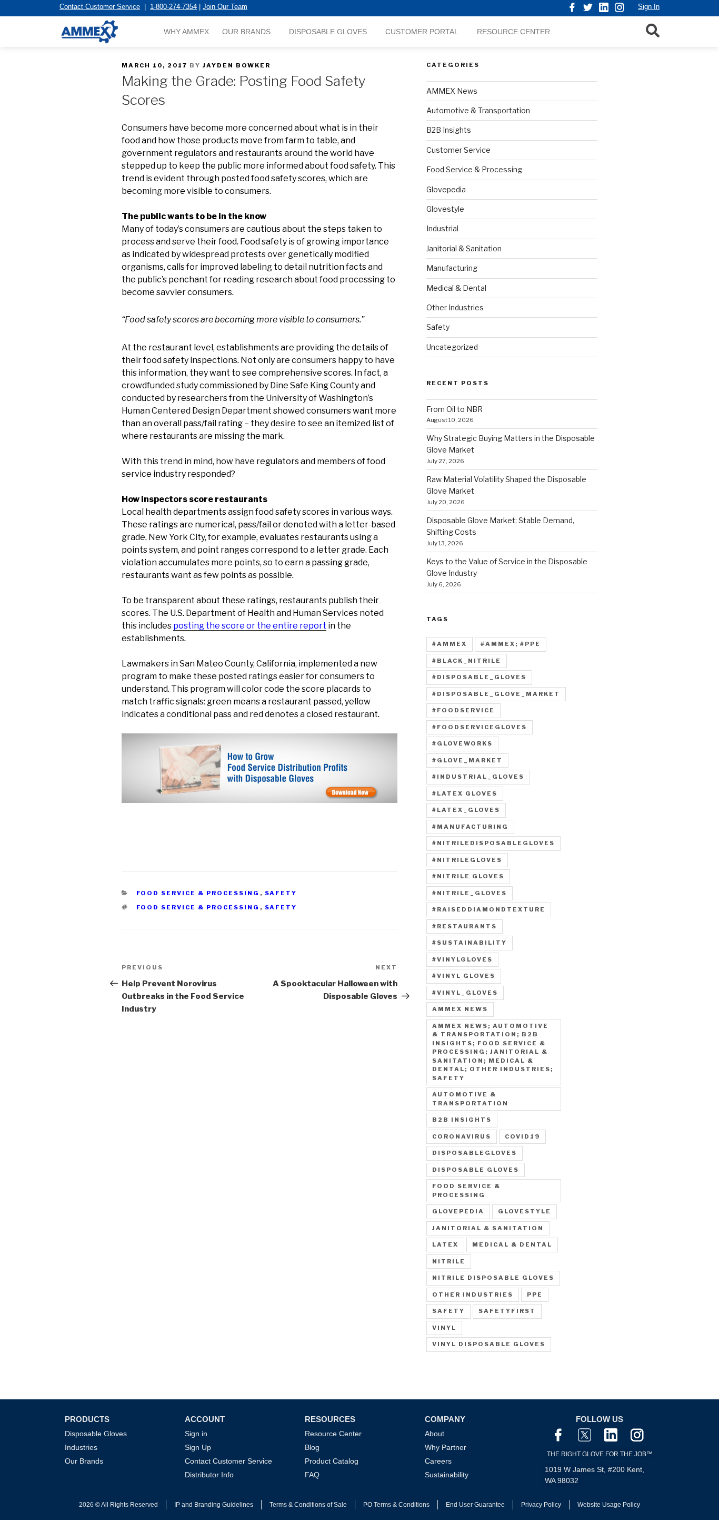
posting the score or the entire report (249, 626)
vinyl (444, 1327)
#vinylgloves (462, 959)
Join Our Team (225, 7)
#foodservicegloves (479, 727)
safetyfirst (507, 1311)
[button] (653, 30)
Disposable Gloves (328, 31)
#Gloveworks (462, 743)
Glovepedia (446, 189)
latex (445, 1244)
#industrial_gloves (478, 776)
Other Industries (455, 307)
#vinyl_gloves (465, 992)
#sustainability (469, 942)
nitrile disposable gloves (493, 1277)
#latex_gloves (466, 809)
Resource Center (513, 31)
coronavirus (461, 1136)
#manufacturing (470, 826)
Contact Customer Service (99, 7)
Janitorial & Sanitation (464, 248)
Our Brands (246, 31)
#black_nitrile (466, 660)
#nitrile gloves (468, 876)
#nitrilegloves (467, 860)
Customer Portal (421, 31)
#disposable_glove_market (496, 694)
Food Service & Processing (198, 893)
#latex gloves (464, 793)
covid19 (522, 1136)
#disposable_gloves (479, 677)
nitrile (448, 1261)
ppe (535, 1294)
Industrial (442, 228)
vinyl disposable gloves (488, 1344)
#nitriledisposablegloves (493, 843)
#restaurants (464, 926)
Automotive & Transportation (478, 110)
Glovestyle (445, 208)
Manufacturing (451, 267)
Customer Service (458, 149)
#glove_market (467, 760)
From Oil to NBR (454, 409)
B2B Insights (448, 129)
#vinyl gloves (463, 975)
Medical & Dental (456, 287)
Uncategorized (452, 346)
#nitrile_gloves (469, 893)
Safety (281, 893)
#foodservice (463, 710)
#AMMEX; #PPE (511, 644)
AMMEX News (451, 90)
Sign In (649, 7)
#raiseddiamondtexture (488, 909)
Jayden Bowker (237, 65)
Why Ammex (186, 31)
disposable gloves (475, 1169)
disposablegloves (474, 1152)
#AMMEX (449, 644)
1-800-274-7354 (173, 7)
